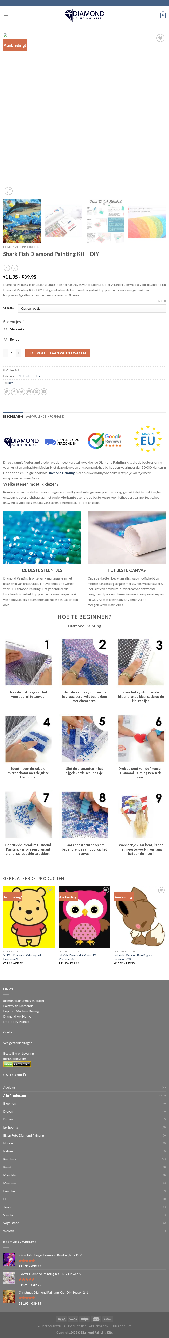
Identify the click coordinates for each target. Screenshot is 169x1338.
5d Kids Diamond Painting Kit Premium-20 (133, 957)
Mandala (9, 1175)
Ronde (14, 339)
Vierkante (16, 329)
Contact (9, 1032)
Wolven (8, 1231)
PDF (6, 1199)
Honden (8, 1143)
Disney (8, 1119)
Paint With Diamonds (18, 1006)
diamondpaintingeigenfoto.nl (23, 1000)
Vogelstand (11, 1223)
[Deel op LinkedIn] (44, 391)
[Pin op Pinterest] (36, 391)
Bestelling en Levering (18, 1053)
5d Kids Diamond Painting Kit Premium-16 (78, 957)
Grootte (8, 307)
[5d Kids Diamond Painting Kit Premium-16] (84, 917)
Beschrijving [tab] (13, 416)
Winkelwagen (98, 1326)
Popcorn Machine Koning (21, 1011)
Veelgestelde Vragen (17, 1043)
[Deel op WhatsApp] (7, 391)
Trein (7, 1207)
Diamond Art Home (17, 1016)
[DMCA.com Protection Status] (17, 1064)
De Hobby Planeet (16, 1021)
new (10, 382)
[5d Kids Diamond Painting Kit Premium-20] (140, 917)
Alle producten (49, 1326)
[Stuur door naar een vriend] (29, 391)
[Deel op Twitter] (21, 391)
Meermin (9, 1183)
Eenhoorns (10, 1127)
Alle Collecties (75, 1326)
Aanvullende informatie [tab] (45, 416)
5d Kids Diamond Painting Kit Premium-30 (22, 957)
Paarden (9, 1191)
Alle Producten (27, 247)
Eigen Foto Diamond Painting (23, 1135)
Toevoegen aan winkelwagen (57, 353)
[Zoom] (9, 191)
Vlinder (8, 1215)
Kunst (7, 1167)
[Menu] (5, 15)
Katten (8, 1151)
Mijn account (121, 1326)
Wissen (162, 301)
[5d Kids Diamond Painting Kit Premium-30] (29, 917)
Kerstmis (9, 1159)
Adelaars (9, 1087)
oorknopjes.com (14, 1058)
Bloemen (9, 1103)
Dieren (40, 376)
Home (7, 247)
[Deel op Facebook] (14, 391)
